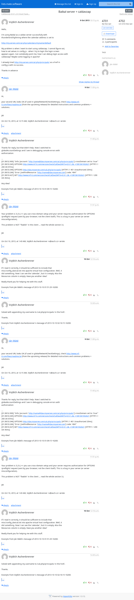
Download (109, 33)
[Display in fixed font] (94, 75)
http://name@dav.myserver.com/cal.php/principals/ (51, 161)
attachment (16, 133)
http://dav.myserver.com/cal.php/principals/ (42, 169)
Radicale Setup (126, 14)
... (3, 125)
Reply (6, 78)
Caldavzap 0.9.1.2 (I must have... (15, 14)
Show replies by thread (89, 82)
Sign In (79, 4)
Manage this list (63, 4)
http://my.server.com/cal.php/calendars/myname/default (26, 43)
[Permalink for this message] (97, 75)
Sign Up (92, 4)
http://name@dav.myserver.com (51, 172)
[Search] (130, 4)
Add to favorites (112, 46)
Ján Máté (13, 89)
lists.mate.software (11, 4)
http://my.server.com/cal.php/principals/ (32, 62)
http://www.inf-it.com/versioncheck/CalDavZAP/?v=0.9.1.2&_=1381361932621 (56, 164)
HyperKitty (67, 596)
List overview (108, 28)
